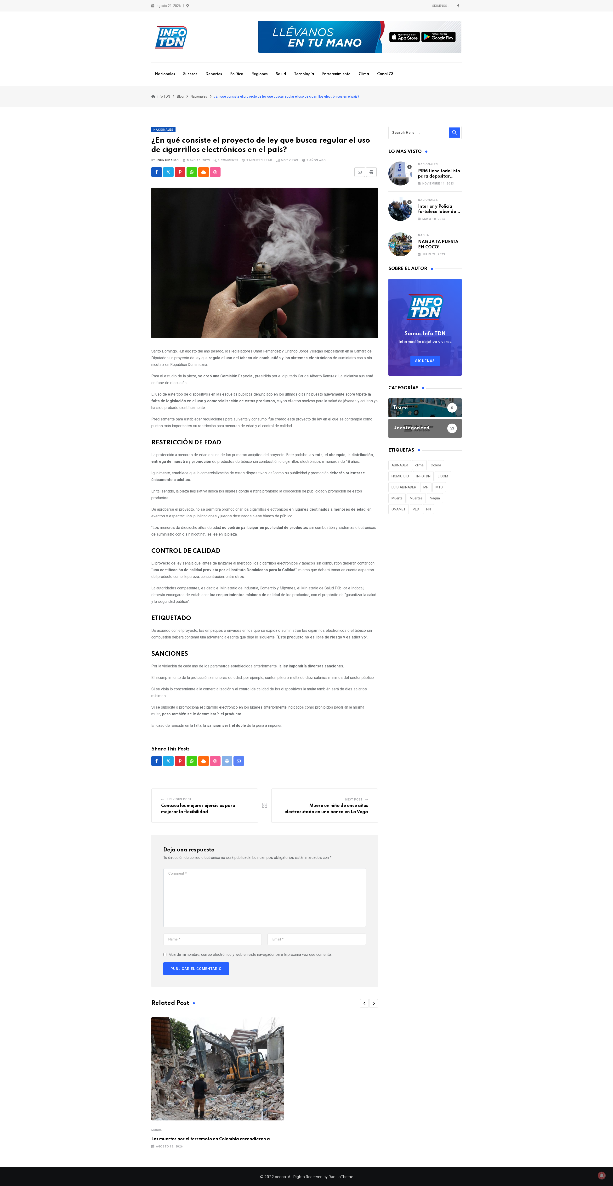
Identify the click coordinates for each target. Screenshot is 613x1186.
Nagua (423, 235)
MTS (439, 487)
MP (425, 487)
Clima (364, 74)
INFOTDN (423, 476)
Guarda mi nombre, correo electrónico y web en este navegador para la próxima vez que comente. (250, 954)
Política (236, 74)
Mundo (157, 1130)
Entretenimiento (336, 74)
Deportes (213, 74)
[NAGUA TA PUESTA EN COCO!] (400, 244)
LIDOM (443, 476)
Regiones (259, 74)
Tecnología (304, 74)
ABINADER (400, 465)
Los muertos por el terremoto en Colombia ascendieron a (210, 1139)
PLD (416, 509)
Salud (281, 74)
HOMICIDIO (400, 476)
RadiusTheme (341, 1176)
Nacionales (165, 74)
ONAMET (399, 509)
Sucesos (190, 74)
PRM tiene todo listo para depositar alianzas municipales (440, 176)
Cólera (436, 465)
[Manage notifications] (602, 1175)
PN (428, 509)
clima (419, 465)
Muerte (397, 498)
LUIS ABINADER (404, 487)
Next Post (354, 799)
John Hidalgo (167, 160)
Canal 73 (385, 74)
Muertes (416, 498)
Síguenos (425, 361)
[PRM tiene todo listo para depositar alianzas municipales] (400, 173)
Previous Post (179, 799)
